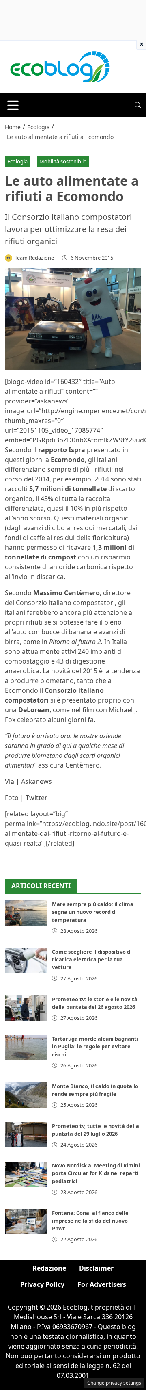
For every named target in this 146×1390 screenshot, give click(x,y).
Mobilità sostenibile (62, 161)
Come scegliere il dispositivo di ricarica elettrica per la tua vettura (92, 959)
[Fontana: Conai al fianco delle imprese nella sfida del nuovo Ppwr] (26, 1221)
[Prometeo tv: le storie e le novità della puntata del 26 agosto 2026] (26, 1008)
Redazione (49, 1268)
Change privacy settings (114, 1382)
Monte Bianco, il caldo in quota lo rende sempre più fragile (95, 1089)
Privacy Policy (42, 1284)
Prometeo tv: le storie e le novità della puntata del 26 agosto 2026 (94, 1003)
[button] (138, 105)
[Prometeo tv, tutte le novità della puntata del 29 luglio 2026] (26, 1134)
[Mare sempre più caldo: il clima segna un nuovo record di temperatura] (26, 913)
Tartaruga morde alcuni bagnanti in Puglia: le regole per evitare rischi (95, 1046)
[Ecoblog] (59, 66)
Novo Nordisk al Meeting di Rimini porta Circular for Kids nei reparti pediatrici (96, 1173)
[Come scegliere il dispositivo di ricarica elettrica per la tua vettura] (26, 960)
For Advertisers (101, 1284)
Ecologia (17, 161)
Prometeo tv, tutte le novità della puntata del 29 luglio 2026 (95, 1129)
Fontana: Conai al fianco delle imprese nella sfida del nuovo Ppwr (90, 1220)
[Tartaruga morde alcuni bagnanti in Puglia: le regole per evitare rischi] (26, 1047)
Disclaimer (96, 1268)
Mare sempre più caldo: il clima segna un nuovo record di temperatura (92, 911)
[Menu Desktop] (13, 105)
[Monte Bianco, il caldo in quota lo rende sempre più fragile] (26, 1095)
